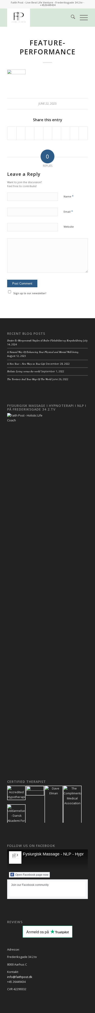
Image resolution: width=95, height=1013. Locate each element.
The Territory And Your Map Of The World (29, 379)
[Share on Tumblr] (56, 133)
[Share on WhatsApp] (29, 133)
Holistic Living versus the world (23, 371)
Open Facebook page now (31, 874)
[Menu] (81, 17)
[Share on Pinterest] (38, 133)
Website (69, 226)
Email (68, 211)
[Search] (70, 17)
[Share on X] (21, 133)
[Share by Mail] (83, 133)
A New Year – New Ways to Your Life (26, 363)
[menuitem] (70, 17)
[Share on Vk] (65, 133)
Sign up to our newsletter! (29, 293)
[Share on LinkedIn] (47, 133)
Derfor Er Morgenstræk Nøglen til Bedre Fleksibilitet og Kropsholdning (45, 340)
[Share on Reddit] (74, 133)
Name (69, 196)
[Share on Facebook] (11, 133)
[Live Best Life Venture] (39, 17)
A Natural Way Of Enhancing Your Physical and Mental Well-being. (43, 352)
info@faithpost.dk (19, 977)
